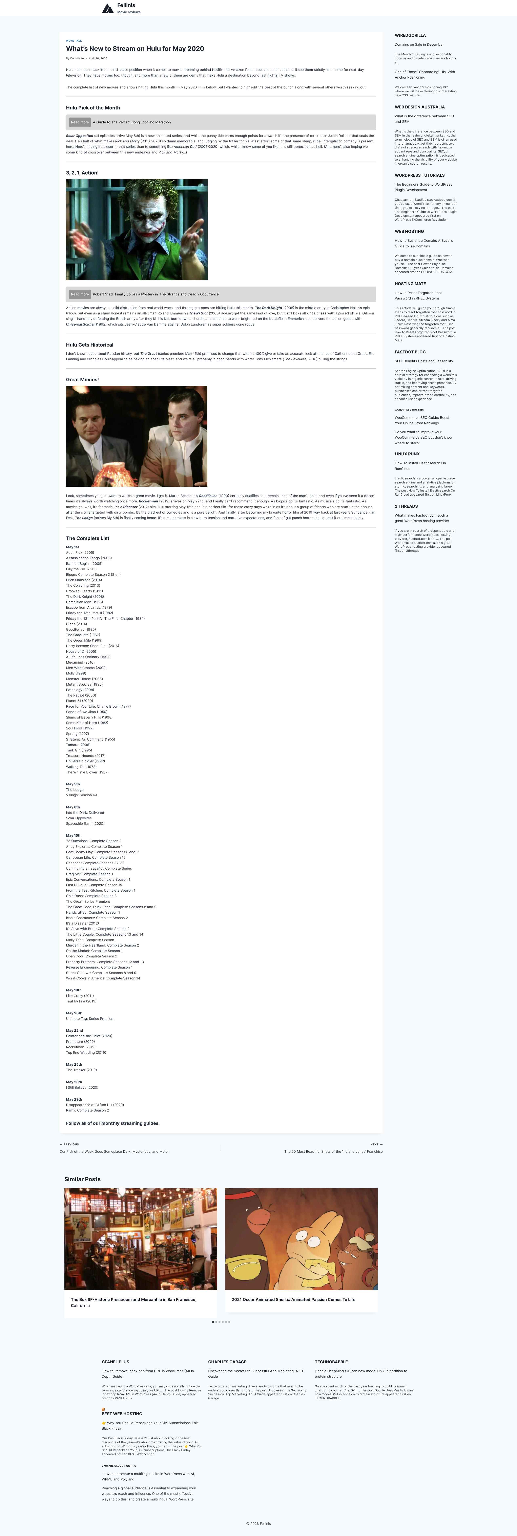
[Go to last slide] (71, 1253)
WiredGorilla (410, 35)
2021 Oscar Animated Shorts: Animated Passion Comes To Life (293, 1299)
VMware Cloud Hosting (119, 1465)
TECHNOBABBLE (331, 1361)
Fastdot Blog (410, 352)
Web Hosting (409, 231)
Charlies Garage (227, 1361)
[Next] (370, 1253)
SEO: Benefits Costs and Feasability (424, 361)
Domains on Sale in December (419, 44)
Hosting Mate (410, 283)
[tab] (213, 1322)
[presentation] (140, 1239)
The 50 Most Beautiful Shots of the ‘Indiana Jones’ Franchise (333, 1148)
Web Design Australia (420, 107)
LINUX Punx (407, 454)
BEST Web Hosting (122, 1413)
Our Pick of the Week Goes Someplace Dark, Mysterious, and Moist (114, 1148)
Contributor (77, 58)
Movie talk (74, 40)
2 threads (406, 506)
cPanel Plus (115, 1361)
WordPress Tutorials (420, 175)
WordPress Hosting (409, 409)
